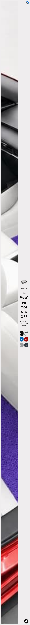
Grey (21, 345)
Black (21, 333)
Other (26, 345)
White (26, 333)
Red (26, 339)
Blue (21, 339)
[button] (26, 621)
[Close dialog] (27, 2)
